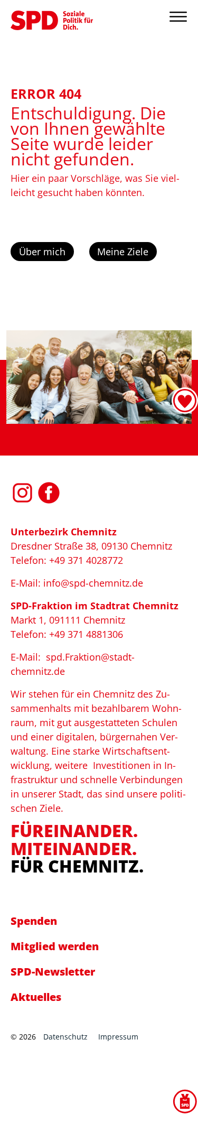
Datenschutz (65, 1037)
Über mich (42, 251)
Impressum (118, 1037)
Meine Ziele (122, 251)
